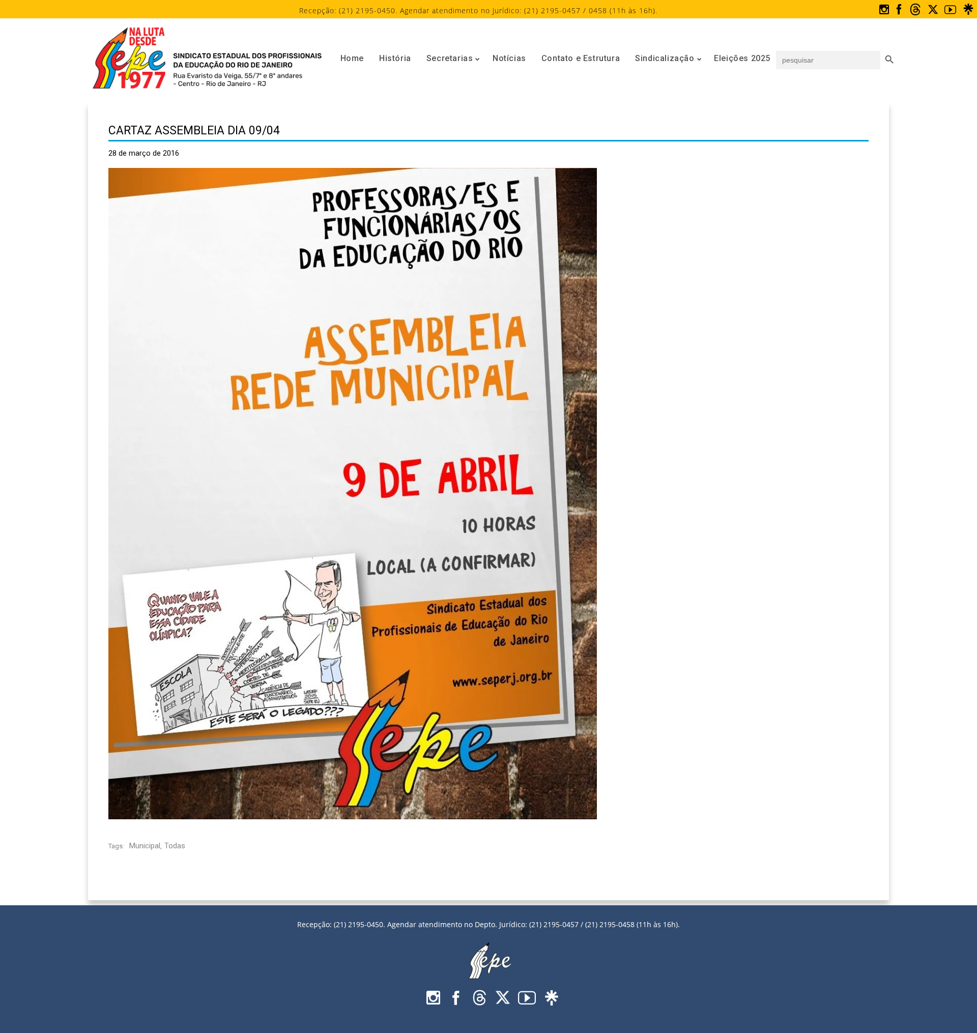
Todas (174, 845)
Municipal (144, 845)
